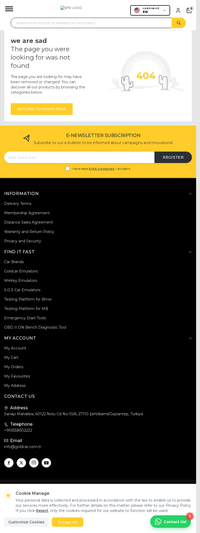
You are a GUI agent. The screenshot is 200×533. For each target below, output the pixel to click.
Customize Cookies (26, 522)
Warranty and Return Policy (29, 231)
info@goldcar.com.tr (22, 446)
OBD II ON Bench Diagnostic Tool (35, 327)
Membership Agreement (27, 213)
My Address (15, 385)
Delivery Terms (17, 203)
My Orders (13, 367)
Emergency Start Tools (25, 318)
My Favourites (17, 376)
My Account (15, 348)
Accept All (67, 522)
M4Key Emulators (20, 280)
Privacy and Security (22, 241)
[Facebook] (9, 462)
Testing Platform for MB (26, 308)
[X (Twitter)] (21, 462)
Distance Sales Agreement (28, 222)
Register (173, 157)
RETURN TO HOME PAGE (41, 109)
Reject (42, 510)
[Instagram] (34, 462)
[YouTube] (46, 462)
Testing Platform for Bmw (28, 299)
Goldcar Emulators (21, 271)
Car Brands (14, 261)
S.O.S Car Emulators (22, 290)
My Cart (11, 357)
